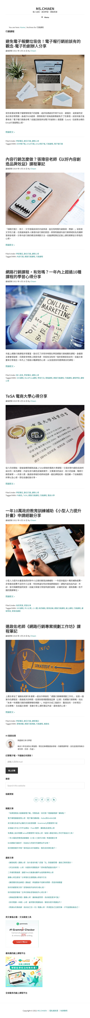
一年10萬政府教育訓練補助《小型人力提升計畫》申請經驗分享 (43, 513)
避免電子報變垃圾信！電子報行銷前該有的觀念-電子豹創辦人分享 (43, 43)
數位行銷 (27, 141)
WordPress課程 (30, 378)
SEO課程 (20, 378)
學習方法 (41, 378)
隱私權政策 (54, 1010)
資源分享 (27, 605)
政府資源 (19, 605)
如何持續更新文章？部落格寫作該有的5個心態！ (27, 887)
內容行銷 (20, 256)
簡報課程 (48, 378)
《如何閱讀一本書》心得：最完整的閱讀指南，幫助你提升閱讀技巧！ (35, 902)
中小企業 (28, 608)
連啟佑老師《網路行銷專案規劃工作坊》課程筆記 (43, 628)
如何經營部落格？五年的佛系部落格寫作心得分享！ (28, 892)
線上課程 (69, 608)
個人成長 (19, 375)
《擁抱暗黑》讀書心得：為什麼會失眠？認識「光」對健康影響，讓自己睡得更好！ (40, 862)
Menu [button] (46, 17)
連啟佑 (46, 723)
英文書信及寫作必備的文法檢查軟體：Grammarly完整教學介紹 (32, 823)
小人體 (35, 608)
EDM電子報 (21, 143)
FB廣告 (19, 495)
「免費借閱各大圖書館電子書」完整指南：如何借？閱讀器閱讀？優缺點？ (37, 813)
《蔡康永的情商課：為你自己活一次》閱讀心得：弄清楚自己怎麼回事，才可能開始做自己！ (44, 907)
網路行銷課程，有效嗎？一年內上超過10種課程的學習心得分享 (43, 274)
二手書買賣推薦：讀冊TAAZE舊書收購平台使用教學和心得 (30, 872)
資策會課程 (16, 611)
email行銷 (30, 143)
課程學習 (76, 378)
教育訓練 (49, 608)
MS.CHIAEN (45, 8)
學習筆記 (19, 141)
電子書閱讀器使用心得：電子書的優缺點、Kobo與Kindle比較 (32, 818)
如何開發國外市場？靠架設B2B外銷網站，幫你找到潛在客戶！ (32, 848)
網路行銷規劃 (30, 723)
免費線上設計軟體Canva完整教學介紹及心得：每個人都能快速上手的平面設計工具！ (41, 833)
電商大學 (51, 495)
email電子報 (40, 143)
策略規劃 (20, 723)
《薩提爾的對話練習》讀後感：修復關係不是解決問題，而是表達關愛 (35, 882)
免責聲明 (63, 1010)
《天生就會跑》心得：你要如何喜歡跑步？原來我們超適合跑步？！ (34, 867)
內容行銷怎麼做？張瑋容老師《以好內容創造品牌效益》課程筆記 (43, 161)
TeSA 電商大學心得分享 (26, 396)
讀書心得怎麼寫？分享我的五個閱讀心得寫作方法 (27, 877)
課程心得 (35, 141)
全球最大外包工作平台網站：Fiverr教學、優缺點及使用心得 (31, 828)
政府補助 (42, 608)
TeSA (25, 495)
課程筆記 (35, 721)
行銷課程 (49, 143)
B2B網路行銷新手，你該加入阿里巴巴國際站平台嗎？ (29, 843)
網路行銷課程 (30, 256)
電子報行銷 (58, 143)
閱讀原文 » (10, 132)
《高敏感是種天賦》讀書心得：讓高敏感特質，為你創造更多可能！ (34, 897)
